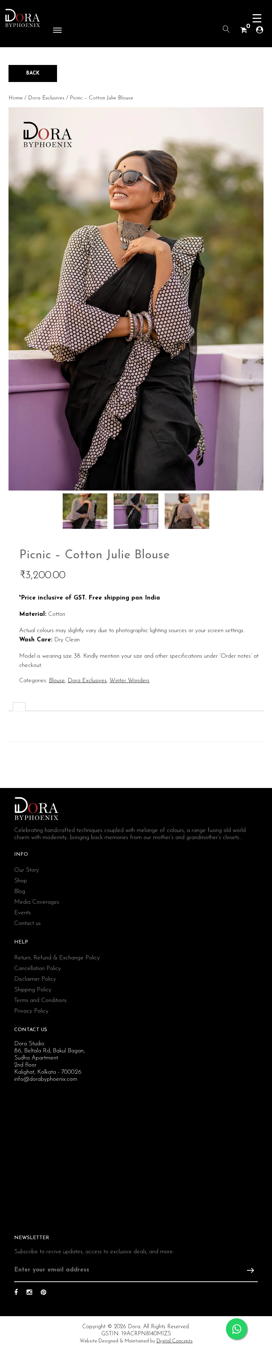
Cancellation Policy (37, 968)
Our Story (26, 870)
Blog (19, 891)
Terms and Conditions (40, 1000)
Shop (20, 881)
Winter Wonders (129, 681)
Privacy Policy (31, 1011)
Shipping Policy (32, 990)
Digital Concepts (175, 1341)
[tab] (19, 706)
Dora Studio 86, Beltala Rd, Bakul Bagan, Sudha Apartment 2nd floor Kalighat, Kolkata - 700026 (49, 1058)
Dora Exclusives (46, 98)
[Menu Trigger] (257, 18)
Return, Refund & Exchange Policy (57, 958)
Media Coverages (36, 902)
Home (15, 98)
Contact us (27, 923)
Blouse (57, 681)
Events (22, 913)
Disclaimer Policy (35, 979)
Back (32, 73)
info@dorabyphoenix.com (45, 1079)
